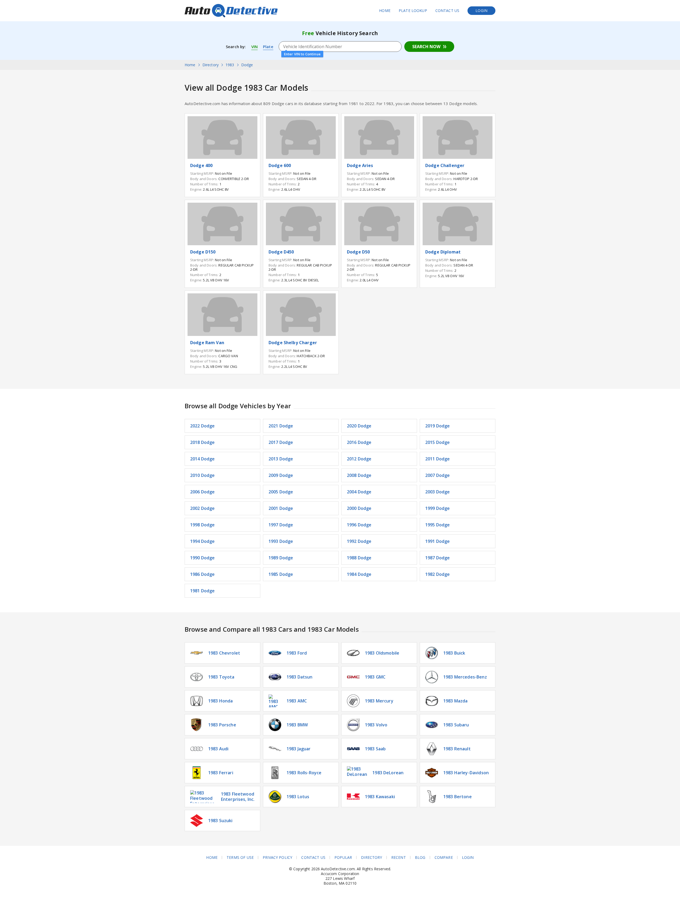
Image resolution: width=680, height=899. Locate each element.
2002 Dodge (202, 508)
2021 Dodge (281, 426)
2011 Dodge (437, 459)
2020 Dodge (359, 426)
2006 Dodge (202, 492)
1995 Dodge (437, 525)
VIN (254, 46)
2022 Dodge (202, 426)
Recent (398, 857)
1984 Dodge (359, 574)
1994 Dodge (202, 541)
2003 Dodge (437, 492)
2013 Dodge (281, 459)
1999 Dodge (437, 508)
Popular (343, 857)
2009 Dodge (281, 475)
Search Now (426, 46)
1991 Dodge (437, 541)
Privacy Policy (277, 857)
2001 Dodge (281, 508)
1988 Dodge (359, 558)
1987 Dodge (437, 558)
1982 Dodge (437, 574)
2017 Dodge (281, 442)
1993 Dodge (281, 541)
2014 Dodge (202, 459)
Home (384, 10)
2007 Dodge (437, 475)
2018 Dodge (202, 442)
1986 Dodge (202, 574)
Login (481, 10)
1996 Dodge (359, 525)
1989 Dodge (281, 558)
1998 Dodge (202, 525)
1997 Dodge (281, 525)
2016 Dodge (359, 442)
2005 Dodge (281, 492)
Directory (371, 857)
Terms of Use (240, 857)
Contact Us (447, 10)
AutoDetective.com (231, 10)
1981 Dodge (202, 591)
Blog (420, 857)
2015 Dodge (437, 442)
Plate (268, 46)
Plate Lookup (413, 10)
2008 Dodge (359, 475)
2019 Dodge (437, 426)
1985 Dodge (281, 574)
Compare (444, 857)
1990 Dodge (202, 558)
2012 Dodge (359, 459)
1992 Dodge (359, 541)
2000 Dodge (359, 508)
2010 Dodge (202, 475)
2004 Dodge (359, 492)
